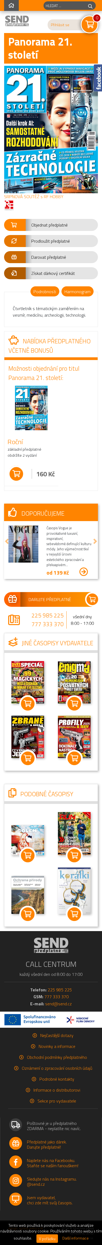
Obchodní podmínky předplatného (57, 1057)
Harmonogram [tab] (77, 291)
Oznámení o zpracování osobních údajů (57, 1068)
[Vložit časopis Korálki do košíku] (74, 914)
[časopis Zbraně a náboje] (27, 736)
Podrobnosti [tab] (44, 291)
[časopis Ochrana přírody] (27, 894)
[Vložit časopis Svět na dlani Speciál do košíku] (27, 703)
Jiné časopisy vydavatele (56, 643)
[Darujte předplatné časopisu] (51, 599)
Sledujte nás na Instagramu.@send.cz (52, 1181)
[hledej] (90, 5)
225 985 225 (48, 615)
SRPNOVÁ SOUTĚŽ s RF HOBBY (33, 196)
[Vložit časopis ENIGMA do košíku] (74, 703)
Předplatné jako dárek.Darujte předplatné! (47, 1144)
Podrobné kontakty (56, 1079)
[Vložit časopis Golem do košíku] (27, 855)
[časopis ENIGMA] (74, 682)
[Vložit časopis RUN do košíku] (74, 855)
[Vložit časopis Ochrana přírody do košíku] (27, 914)
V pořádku (47, 1238)
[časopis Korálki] (74, 890)
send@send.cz (58, 1003)
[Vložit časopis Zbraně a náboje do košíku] (27, 758)
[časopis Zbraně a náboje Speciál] (74, 736)
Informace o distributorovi (56, 1090)
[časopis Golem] (27, 839)
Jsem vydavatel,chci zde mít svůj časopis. (50, 1200)
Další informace (75, 1238)
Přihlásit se (60, 25)
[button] (51, 225)
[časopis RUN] (74, 833)
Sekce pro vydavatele (57, 1101)
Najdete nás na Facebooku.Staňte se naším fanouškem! (52, 1163)
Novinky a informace (57, 1046)
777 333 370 (48, 624)
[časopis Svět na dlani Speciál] (27, 681)
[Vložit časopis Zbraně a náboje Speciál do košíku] (74, 758)
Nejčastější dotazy (56, 1035)
